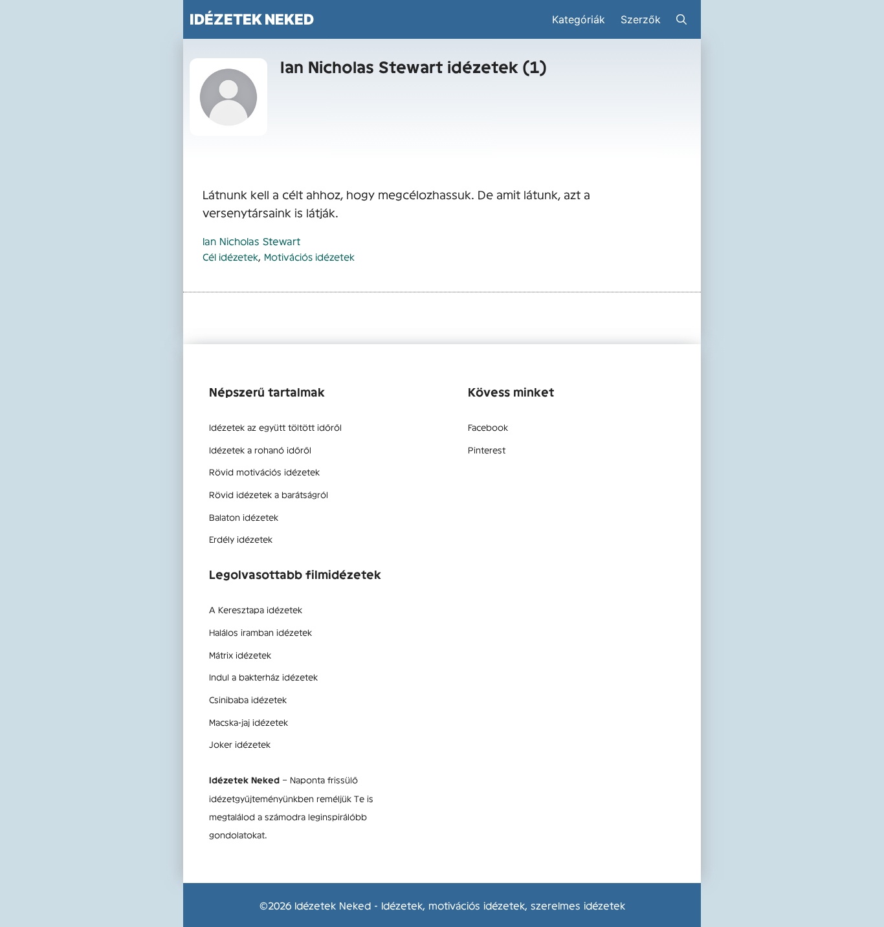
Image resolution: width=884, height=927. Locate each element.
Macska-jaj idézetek (248, 722)
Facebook (488, 427)
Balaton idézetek (243, 517)
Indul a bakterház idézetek (263, 676)
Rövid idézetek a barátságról (268, 494)
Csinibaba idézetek (248, 699)
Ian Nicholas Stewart (251, 240)
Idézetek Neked (252, 19)
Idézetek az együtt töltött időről (275, 427)
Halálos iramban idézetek (260, 632)
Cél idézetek (230, 256)
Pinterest (486, 449)
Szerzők (641, 19)
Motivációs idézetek (309, 256)
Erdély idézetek (240, 539)
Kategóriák (578, 19)
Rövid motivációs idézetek (264, 471)
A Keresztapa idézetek (255, 609)
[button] (681, 19)
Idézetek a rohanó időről (260, 449)
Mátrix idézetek (240, 654)
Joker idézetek (240, 744)
